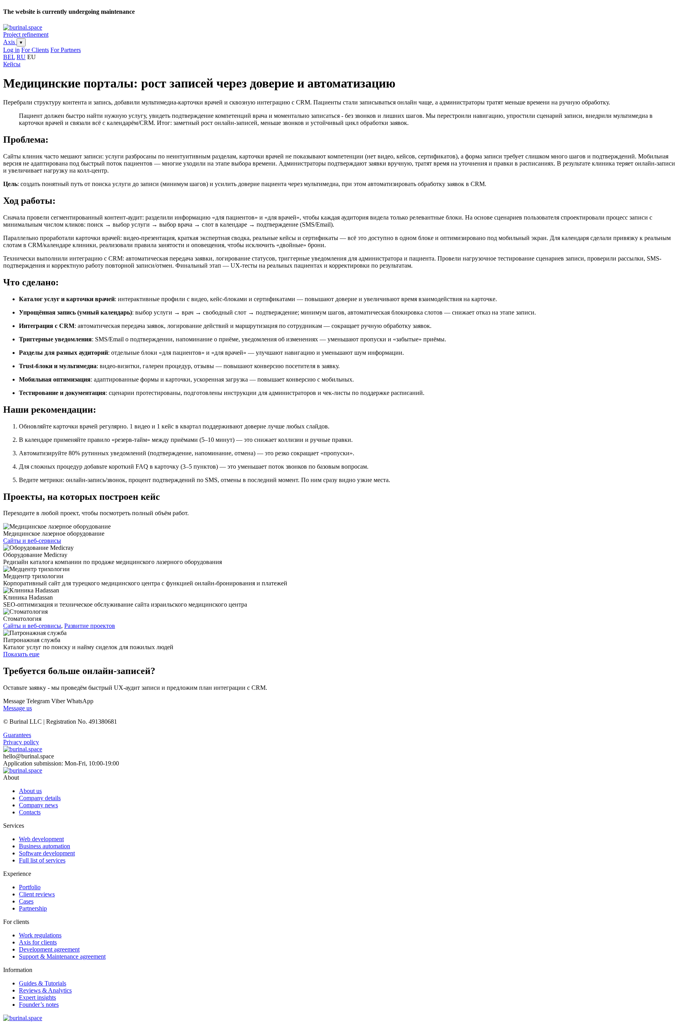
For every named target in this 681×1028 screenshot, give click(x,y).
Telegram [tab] (38, 701)
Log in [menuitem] (11, 50)
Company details (40, 798)
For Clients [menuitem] (35, 50)
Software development (47, 853)
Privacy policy (21, 742)
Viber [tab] (58, 701)
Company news (38, 805)
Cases (26, 901)
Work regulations (40, 935)
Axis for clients (38, 942)
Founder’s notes (39, 1004)
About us (30, 791)
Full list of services (42, 860)
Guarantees (17, 735)
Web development (41, 839)
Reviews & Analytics (45, 990)
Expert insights (37, 997)
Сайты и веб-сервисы (32, 540)
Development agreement (49, 949)
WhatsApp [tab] (80, 701)
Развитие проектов (89, 625)
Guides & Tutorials (42, 983)
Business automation (44, 846)
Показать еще (21, 654)
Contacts (30, 812)
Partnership (33, 908)
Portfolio (30, 887)
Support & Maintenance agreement (62, 956)
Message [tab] (14, 701)
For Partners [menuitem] (65, 50)
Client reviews (37, 894)
